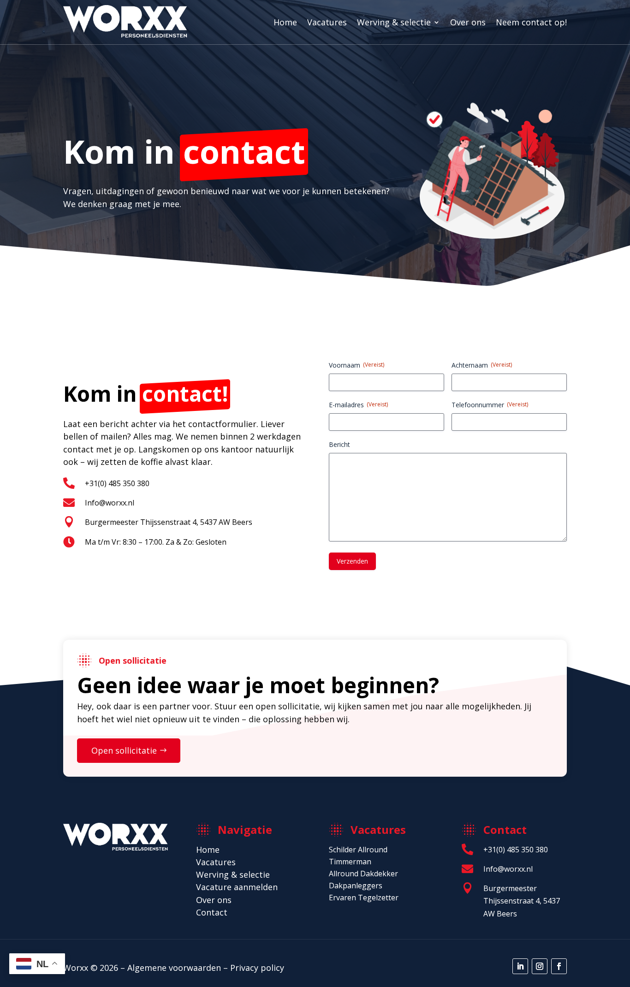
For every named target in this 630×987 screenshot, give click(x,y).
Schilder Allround (358, 849)
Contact (211, 912)
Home (285, 22)
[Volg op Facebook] (559, 966)
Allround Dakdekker (363, 873)
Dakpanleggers (355, 885)
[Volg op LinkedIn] (520, 966)
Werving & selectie (394, 22)
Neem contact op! (531, 22)
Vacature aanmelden (237, 886)
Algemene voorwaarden (174, 967)
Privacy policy (257, 967)
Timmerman (350, 861)
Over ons (468, 22)
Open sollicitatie (124, 750)
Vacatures (327, 22)
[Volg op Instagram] (539, 966)
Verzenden (352, 561)
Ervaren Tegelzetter (363, 897)
